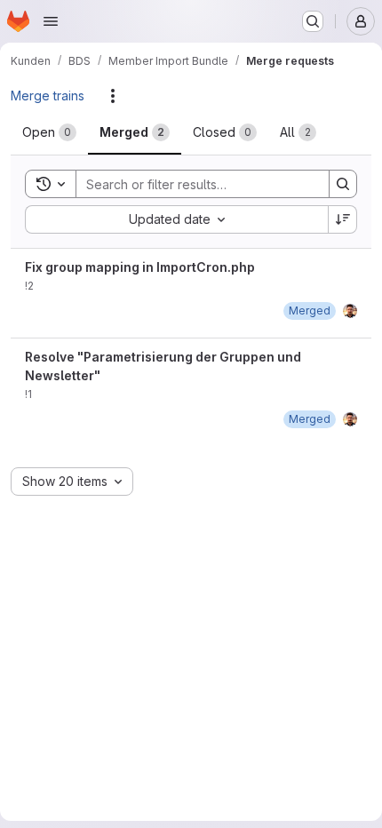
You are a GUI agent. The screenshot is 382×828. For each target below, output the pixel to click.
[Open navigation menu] (50, 21)
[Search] (343, 184)
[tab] (49, 132)
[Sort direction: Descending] (343, 219)
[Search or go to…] (312, 21)
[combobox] (176, 219)
